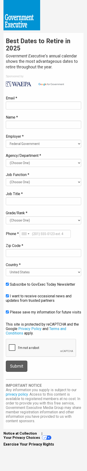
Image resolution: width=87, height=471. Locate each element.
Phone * (12, 234)
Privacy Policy (30, 329)
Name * (12, 117)
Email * (11, 98)
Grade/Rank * (16, 213)
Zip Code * (14, 245)
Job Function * (17, 174)
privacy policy (17, 394)
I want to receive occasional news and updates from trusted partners (38, 298)
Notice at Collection (20, 433)
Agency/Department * (23, 155)
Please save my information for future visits (45, 312)
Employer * (15, 136)
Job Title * (14, 194)
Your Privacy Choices (21, 438)
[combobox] (25, 234)
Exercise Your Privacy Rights (28, 444)
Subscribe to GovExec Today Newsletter (42, 284)
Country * (13, 265)
